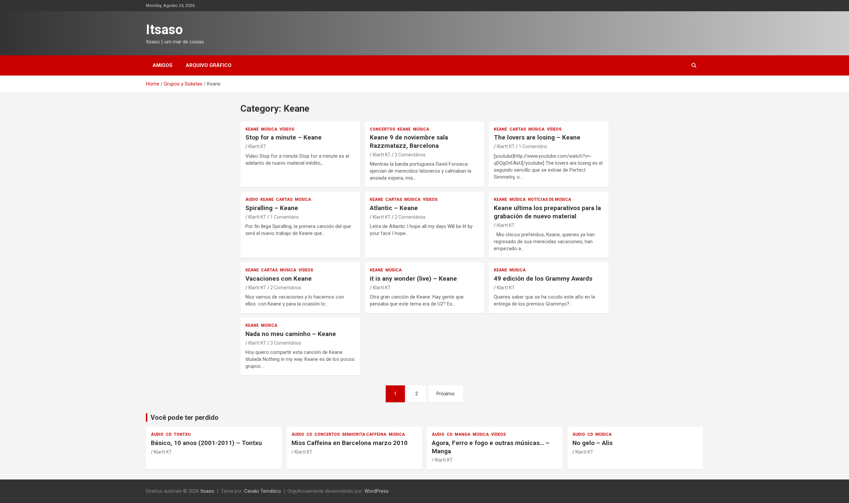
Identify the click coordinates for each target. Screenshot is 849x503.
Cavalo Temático (262, 491)
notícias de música (549, 199)
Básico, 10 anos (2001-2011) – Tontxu (206, 443)
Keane (252, 129)
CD (168, 434)
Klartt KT (257, 146)
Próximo (445, 394)
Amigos (162, 65)
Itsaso (164, 29)
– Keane (283, 137)
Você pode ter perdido (185, 417)
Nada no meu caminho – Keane (290, 334)
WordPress (376, 491)
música (269, 129)
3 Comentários (410, 154)
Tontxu (182, 434)
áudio (251, 199)
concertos (382, 129)
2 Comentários (410, 217)
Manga (462, 434)
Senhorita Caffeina (364, 434)
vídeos (287, 129)
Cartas (517, 129)
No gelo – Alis (592, 443)
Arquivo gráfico (208, 65)
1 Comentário (533, 146)
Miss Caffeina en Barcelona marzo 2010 (350, 443)
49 (543, 278)
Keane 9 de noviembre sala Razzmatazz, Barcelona (409, 141)
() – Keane (413, 278)
